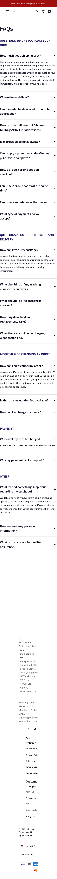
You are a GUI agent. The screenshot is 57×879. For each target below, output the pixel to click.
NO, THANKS (42, 453)
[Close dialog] (55, 424)
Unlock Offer (42, 448)
